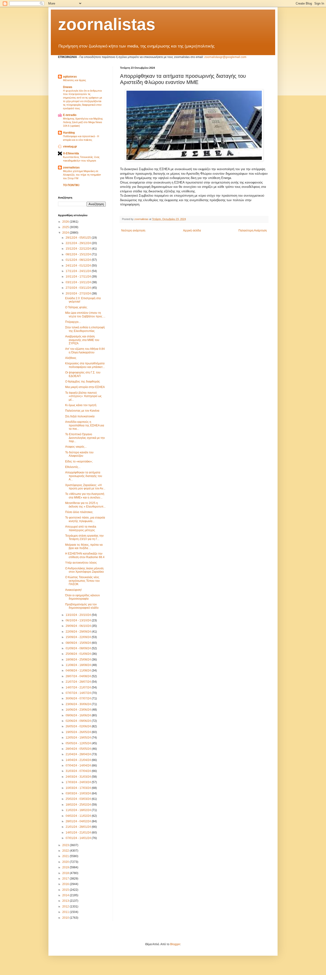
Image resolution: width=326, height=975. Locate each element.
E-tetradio (69, 115)
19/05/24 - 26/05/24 (79, 732)
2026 (66, 221)
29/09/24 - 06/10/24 (79, 626)
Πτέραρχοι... (73, 322)
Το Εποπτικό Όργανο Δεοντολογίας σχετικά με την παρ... (85, 438)
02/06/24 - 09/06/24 (79, 721)
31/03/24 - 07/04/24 (79, 771)
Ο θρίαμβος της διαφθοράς (82, 381)
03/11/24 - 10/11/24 (79, 282)
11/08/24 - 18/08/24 (79, 665)
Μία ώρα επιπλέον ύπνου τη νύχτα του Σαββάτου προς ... (85, 314)
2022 (66, 850)
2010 (66, 917)
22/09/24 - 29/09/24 (79, 631)
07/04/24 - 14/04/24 (79, 765)
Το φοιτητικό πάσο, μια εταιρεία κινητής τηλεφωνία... (85, 519)
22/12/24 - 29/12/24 (79, 243)
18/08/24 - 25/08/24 (79, 659)
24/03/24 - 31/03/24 (79, 776)
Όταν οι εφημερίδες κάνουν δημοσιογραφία (82, 597)
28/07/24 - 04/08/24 (79, 676)
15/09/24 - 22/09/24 (79, 637)
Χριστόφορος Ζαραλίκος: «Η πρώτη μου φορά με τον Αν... (85, 486)
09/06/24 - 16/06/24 (79, 715)
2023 (66, 845)
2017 (66, 878)
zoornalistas (106, 24)
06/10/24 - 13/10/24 (79, 620)
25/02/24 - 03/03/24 (79, 799)
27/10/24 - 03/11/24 (79, 287)
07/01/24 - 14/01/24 (79, 838)
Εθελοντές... (72, 467)
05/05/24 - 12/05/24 (79, 743)
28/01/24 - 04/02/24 (79, 821)
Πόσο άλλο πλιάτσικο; (79, 512)
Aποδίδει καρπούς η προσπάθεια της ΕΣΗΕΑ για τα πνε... (84, 425)
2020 (66, 862)
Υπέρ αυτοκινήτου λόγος (81, 562)
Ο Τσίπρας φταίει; (76, 307)
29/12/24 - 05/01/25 (79, 237)
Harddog (69, 132)
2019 (66, 867)
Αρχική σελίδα (192, 230)
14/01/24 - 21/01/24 (79, 832)
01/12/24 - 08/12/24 (79, 260)
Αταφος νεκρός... (76, 446)
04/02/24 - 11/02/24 (79, 816)
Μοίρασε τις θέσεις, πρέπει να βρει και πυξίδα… (84, 546)
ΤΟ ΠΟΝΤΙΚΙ (71, 185)
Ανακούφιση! (73, 590)
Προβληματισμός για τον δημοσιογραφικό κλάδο (82, 606)
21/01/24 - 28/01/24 (79, 826)
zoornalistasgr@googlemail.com (225, 57)
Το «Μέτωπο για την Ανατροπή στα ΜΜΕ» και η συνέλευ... (84, 495)
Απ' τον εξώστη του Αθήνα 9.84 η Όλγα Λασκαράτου (85, 350)
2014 (66, 895)
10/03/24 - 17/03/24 (79, 788)
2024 (66, 232)
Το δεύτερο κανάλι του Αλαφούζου (79, 454)
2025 (66, 227)
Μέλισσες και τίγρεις (74, 80)
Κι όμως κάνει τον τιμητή (80, 405)
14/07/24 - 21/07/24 (79, 687)
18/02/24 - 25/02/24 (79, 804)
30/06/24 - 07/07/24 (79, 698)
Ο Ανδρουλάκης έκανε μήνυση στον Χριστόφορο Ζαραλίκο (84, 570)
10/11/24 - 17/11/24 (79, 276)
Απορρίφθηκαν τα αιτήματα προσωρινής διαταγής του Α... (83, 476)
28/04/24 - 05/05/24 (79, 748)
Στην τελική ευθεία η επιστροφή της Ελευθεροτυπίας (85, 329)
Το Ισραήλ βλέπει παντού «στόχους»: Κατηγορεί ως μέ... (83, 396)
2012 (66, 906)
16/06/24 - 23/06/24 (79, 709)
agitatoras (70, 76)
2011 (66, 912)
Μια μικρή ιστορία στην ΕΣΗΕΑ (85, 387)
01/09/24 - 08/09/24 (79, 648)
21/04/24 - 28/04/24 (79, 754)
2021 (66, 856)
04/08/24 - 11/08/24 (79, 670)
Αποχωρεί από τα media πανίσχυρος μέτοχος (80, 528)
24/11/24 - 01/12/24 (79, 265)
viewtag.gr (70, 146)
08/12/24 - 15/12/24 (79, 254)
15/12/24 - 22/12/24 (79, 248)
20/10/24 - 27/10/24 (79, 293)
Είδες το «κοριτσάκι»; (79, 461)
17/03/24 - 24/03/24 (79, 782)
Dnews (67, 87)
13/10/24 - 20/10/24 (79, 615)
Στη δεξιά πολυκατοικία (80, 416)
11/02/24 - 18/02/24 (79, 810)
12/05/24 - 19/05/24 (79, 737)
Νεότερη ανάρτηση (133, 230)
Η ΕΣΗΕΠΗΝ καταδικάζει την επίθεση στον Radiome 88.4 (85, 555)
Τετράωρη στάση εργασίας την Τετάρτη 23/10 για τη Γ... (84, 537)
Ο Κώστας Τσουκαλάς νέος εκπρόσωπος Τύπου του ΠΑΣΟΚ (82, 581)
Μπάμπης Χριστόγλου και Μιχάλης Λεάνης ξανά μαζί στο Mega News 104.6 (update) (83, 122)
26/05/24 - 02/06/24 (79, 726)
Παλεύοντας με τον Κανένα (82, 410)
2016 (66, 884)
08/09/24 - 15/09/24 (79, 643)
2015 (66, 889)
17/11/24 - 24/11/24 (79, 271)
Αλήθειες (70, 358)
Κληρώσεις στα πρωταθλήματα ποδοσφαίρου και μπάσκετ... (85, 365)
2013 (66, 900)
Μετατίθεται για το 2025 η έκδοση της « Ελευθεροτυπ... (85, 504)
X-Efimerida (71, 153)
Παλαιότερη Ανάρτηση (252, 230)
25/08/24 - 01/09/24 (79, 653)
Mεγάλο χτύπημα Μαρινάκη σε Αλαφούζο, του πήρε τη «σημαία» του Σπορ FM (82, 175)
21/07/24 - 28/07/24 (79, 681)
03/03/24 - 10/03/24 (79, 793)
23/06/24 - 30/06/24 (79, 704)
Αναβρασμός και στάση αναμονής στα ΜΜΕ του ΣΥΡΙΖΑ (82, 340)
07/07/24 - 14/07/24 (79, 693)
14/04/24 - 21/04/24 (79, 760)
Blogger (175, 944)
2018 (66, 873)
